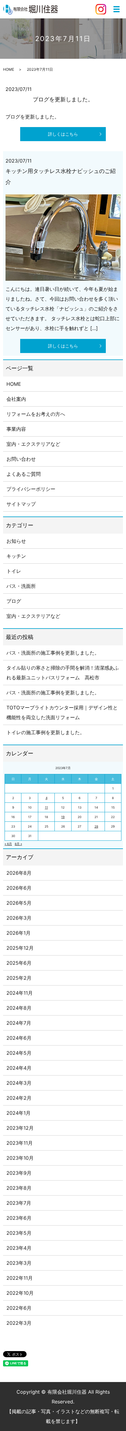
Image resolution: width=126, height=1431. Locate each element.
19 (63, 817)
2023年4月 (18, 1248)
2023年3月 (18, 1263)
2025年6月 (18, 963)
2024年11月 (19, 993)
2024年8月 (18, 1008)
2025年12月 (20, 948)
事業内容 (16, 429)
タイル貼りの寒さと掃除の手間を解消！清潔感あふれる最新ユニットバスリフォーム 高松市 (62, 673)
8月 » (18, 844)
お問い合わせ (21, 459)
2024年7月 (18, 1023)
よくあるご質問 (23, 474)
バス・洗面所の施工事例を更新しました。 (52, 653)
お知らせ (16, 541)
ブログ (13, 601)
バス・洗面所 (21, 586)
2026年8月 (18, 873)
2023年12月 (20, 1128)
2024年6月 (18, 1038)
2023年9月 (18, 1173)
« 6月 (8, 844)
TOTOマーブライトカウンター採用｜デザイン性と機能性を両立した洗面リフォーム (62, 712)
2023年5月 (18, 1233)
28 (96, 826)
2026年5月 (18, 903)
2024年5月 (18, 1053)
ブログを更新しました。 (63, 99)
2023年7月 (18, 1203)
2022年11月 (19, 1278)
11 (46, 807)
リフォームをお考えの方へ (35, 414)
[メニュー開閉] (116, 9)
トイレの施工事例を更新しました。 (45, 732)
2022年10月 (20, 1293)
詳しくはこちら (63, 134)
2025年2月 (18, 978)
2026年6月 (18, 888)
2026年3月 (18, 918)
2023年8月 (18, 1188)
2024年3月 (18, 1083)
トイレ (13, 571)
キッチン (16, 556)
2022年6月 (18, 1308)
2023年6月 (18, 1218)
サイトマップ (21, 504)
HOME (8, 69)
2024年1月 (18, 1113)
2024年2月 (18, 1098)
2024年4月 (18, 1068)
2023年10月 (20, 1158)
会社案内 (16, 399)
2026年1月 (18, 933)
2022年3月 (18, 1323)
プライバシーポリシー (30, 489)
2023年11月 (19, 1143)
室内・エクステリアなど (33, 444)
